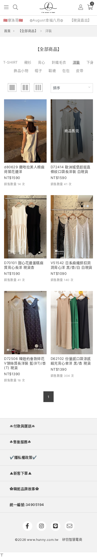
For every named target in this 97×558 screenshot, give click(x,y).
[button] (6, 7)
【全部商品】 (28, 31)
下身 (90, 62)
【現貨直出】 (81, 20)
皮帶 (79, 70)
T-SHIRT (10, 62)
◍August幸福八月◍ (46, 20)
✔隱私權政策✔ (23, 457)
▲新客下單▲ (21, 473)
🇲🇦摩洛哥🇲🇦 (13, 20)
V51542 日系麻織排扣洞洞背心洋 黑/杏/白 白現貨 (71, 265)
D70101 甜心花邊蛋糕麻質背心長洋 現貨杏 (23, 265)
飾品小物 (21, 70)
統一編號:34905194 (27, 504)
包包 (66, 70)
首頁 (7, 31)
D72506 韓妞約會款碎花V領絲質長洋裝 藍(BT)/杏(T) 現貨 (25, 363)
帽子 (38, 70)
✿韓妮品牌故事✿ (24, 489)
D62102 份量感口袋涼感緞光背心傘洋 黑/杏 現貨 (71, 360)
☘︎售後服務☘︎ (20, 442)
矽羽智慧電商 (72, 540)
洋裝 (76, 62)
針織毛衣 (59, 62)
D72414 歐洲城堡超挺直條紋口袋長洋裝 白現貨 (71, 169)
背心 (41, 62)
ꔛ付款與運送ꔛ (22, 426)
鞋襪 (52, 70)
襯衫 (28, 62)
